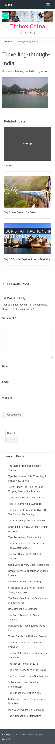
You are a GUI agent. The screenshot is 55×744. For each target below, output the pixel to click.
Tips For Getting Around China (24, 537)
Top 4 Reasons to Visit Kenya (24, 715)
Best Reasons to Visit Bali (22, 609)
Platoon (8, 165)
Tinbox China (27, 26)
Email (5, 382)
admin (44, 71)
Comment (9, 318)
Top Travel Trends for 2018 (20, 212)
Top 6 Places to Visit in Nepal (24, 693)
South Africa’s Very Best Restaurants (28, 564)
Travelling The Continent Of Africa (27, 497)
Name (5, 366)
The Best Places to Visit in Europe (27, 670)
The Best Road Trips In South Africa (28, 676)
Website (7, 397)
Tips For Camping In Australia (24, 503)
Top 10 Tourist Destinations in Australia (27, 259)
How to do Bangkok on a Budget (26, 709)
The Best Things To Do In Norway (26, 520)
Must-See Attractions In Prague (26, 581)
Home (8, 41)
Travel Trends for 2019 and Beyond (27, 636)
